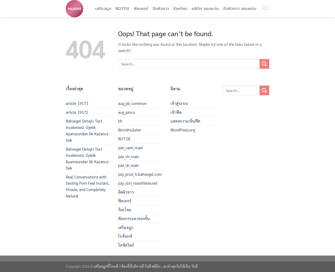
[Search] (265, 9)
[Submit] (264, 64)
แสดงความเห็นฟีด (185, 121)
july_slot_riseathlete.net (137, 183)
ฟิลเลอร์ (141, 9)
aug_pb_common (132, 103)
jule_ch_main (128, 156)
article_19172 (77, 112)
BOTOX (123, 9)
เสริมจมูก (103, 9)
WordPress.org (182, 129)
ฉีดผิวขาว (161, 9)
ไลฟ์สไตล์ (126, 245)
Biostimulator (129, 129)
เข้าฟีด (175, 112)
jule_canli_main (130, 147)
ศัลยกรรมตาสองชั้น (134, 218)
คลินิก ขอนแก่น (205, 9)
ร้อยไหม (180, 9)
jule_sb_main (128, 165)
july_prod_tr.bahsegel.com (140, 174)
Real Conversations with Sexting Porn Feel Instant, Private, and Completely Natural (87, 186)
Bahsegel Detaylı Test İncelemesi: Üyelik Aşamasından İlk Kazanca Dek (87, 130)
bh (120, 121)
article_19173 (77, 103)
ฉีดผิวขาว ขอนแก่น (239, 9)
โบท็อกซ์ (125, 236)
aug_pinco (126, 112)
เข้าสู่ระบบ (179, 103)
